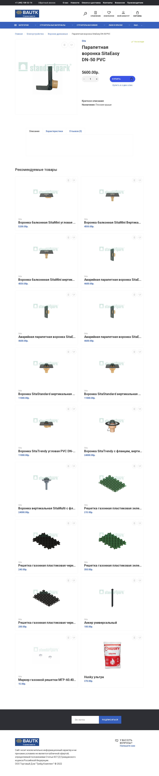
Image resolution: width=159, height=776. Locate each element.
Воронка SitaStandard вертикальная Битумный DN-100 (47, 394)
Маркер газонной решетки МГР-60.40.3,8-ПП (47, 680)
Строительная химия (87, 25)
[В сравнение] (64, 45)
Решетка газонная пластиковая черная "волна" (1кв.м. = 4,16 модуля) (47, 565)
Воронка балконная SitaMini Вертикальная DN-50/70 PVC (113, 222)
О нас (65, 3)
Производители (135, 3)
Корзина (137, 16)
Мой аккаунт (123, 16)
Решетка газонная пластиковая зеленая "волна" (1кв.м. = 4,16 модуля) (113, 565)
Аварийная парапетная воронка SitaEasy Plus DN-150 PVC (113, 279)
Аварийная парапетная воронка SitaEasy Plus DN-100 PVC (113, 337)
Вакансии (120, 3)
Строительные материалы (52, 25)
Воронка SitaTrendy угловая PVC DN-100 (47, 451)
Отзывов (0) (75, 131)
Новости (75, 3)
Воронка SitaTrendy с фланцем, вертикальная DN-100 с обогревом (113, 451)
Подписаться (110, 720)
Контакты (108, 3)
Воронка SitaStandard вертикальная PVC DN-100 (113, 394)
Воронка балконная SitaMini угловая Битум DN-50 (47, 222)
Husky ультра (94, 677)
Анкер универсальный (100, 622)
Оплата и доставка (91, 3)
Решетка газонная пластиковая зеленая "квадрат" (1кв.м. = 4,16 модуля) (113, 508)
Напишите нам (127, 746)
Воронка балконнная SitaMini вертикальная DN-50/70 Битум (47, 279)
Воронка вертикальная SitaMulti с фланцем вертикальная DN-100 (47, 508)
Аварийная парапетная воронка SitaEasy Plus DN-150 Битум (47, 337)
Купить (116, 79)
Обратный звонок (46, 3)
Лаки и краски (115, 25)
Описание (34, 131)
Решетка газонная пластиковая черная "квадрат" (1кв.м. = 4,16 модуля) (47, 622)
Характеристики (54, 131)
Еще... (136, 25)
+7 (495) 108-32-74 (23, 3)
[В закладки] (71, 45)
